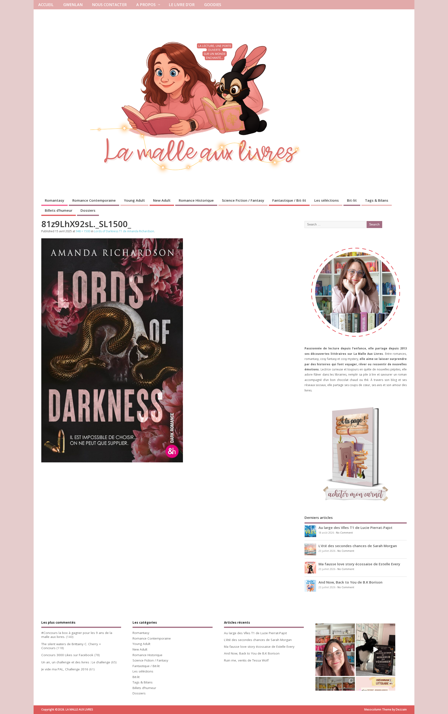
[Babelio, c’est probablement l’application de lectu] (335, 649)
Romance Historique (196, 200)
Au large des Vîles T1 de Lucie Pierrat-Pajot (355, 527)
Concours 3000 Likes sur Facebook (67, 655)
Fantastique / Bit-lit (289, 200)
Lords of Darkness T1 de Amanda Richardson (124, 231)
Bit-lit (352, 200)
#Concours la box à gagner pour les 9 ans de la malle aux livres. (76, 635)
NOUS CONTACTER (109, 4)
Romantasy (54, 200)
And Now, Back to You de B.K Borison (350, 582)
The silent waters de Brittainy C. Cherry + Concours (71, 646)
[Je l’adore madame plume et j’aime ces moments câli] (375, 649)
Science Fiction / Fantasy (243, 200)
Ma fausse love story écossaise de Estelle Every (359, 564)
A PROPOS (146, 4)
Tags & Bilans (376, 200)
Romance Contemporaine (94, 200)
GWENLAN (73, 4)
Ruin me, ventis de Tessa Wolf (246, 660)
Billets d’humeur (58, 210)
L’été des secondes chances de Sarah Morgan (357, 545)
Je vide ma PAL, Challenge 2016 (64, 669)
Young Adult (134, 200)
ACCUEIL (46, 4)
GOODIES (212, 4)
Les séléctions (326, 200)
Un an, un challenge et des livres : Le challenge (75, 662)
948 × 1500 (83, 231)
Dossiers (87, 210)
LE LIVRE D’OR (182, 4)
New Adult (162, 200)
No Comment (344, 532)
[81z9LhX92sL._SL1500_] (112, 461)
